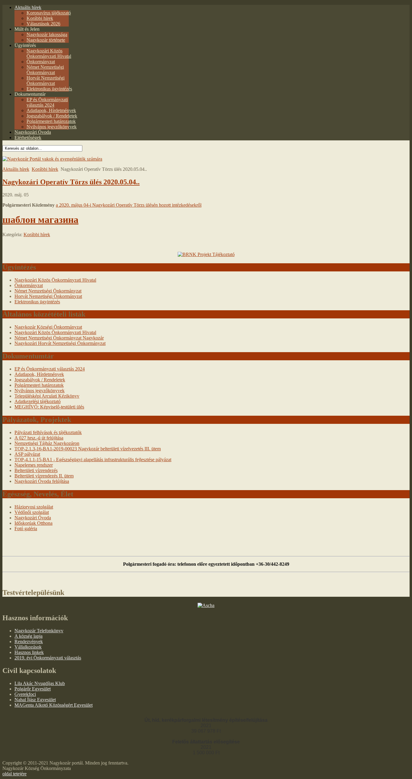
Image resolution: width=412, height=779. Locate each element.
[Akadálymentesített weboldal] (52, 158)
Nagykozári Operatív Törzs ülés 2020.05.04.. (71, 182)
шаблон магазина (40, 219)
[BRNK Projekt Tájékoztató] (206, 254)
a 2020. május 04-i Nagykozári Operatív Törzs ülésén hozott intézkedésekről (128, 205)
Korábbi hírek (45, 169)
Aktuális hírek (15, 169)
